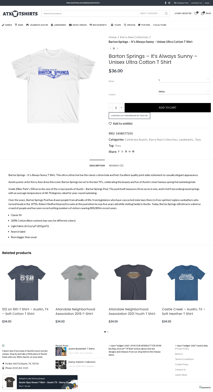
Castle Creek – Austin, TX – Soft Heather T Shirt (183, 311)
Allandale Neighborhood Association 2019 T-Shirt (75, 311)
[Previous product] (110, 48)
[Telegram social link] (133, 151)
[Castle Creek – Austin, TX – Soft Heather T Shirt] (186, 282)
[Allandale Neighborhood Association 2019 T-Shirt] (79, 282)
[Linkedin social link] (129, 151)
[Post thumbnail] (60, 351)
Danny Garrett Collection (82, 361)
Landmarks (186, 139)
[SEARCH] (166, 13)
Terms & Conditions (184, 359)
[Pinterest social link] (126, 151)
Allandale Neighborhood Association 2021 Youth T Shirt (132, 311)
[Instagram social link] (169, 3)
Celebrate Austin (136, 139)
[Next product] (117, 48)
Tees (198, 139)
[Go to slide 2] (108, 332)
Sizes (111, 81)
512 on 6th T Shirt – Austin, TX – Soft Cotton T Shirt (25, 311)
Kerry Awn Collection (134, 37)
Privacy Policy (182, 348)
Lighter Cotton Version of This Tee (129, 115)
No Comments (86, 353)
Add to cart (167, 107)
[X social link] (122, 151)
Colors (112, 94)
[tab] (97, 164)
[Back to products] (114, 48)
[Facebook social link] (165, 3)
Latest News (181, 374)
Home (113, 37)
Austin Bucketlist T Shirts (82, 348)
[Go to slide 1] (105, 332)
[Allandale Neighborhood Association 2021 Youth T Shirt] (133, 282)
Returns (179, 354)
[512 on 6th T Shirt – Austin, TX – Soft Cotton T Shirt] (26, 282)
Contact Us (180, 369)
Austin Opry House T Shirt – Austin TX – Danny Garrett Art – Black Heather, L (45, 382)
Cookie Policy (181, 364)
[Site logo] (20, 13)
